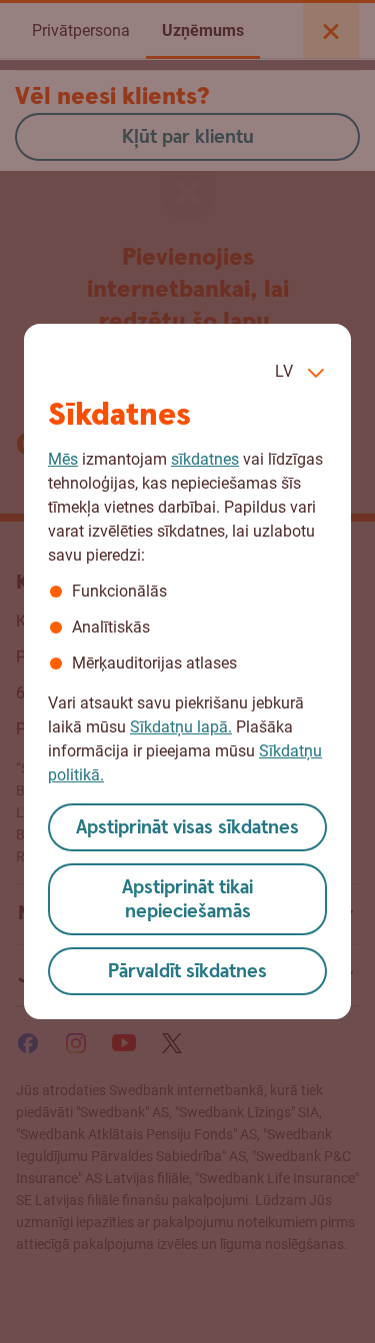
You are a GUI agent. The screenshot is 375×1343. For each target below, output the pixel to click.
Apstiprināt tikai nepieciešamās (187, 899)
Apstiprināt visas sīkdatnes (187, 827)
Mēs (63, 459)
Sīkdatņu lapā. (181, 726)
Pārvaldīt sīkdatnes (187, 971)
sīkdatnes (205, 459)
